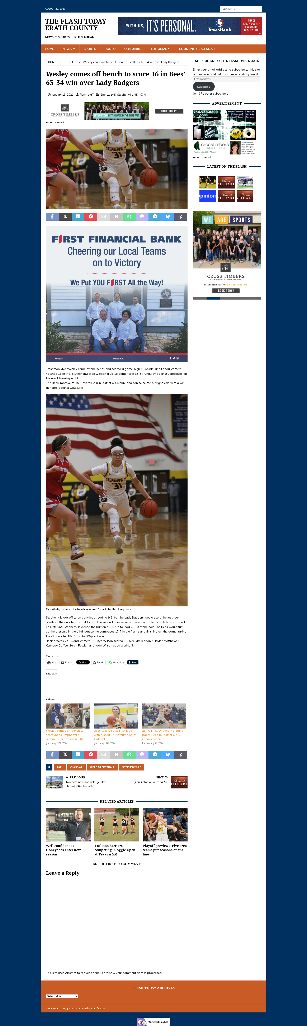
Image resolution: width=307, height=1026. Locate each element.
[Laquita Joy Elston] (226, 196)
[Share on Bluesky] (167, 217)
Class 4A (76, 767)
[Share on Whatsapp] (129, 217)
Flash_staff (87, 94)
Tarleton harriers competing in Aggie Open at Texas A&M (114, 850)
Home (49, 49)
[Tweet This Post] (65, 217)
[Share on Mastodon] (142, 217)
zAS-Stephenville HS (124, 94)
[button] (117, 169)
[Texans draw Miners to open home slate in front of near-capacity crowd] (207, 182)
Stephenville (131, 767)
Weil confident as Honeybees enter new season (63, 850)
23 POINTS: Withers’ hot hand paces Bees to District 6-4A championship (162, 735)
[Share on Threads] (180, 217)
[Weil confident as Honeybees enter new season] (68, 824)
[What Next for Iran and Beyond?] (207, 196)
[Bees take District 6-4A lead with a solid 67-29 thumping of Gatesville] (116, 716)
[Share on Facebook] (52, 217)
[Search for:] (241, 8)
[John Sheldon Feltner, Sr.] (226, 182)
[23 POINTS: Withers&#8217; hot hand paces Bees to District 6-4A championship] (164, 716)
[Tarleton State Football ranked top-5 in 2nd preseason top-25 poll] (245, 182)
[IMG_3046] (117, 207)
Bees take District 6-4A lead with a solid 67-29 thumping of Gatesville (115, 735)
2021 (60, 767)
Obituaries (133, 49)
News (67, 49)
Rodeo (110, 49)
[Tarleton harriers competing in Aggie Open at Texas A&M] (116, 824)
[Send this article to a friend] (103, 217)
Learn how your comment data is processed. (131, 973)
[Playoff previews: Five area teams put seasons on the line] (165, 824)
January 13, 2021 (63, 94)
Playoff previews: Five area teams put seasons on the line (165, 850)
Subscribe (203, 87)
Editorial (159, 49)
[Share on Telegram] (154, 217)
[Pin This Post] (90, 217)
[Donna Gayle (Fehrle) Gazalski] (245, 196)
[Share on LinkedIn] (78, 217)
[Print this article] (116, 217)
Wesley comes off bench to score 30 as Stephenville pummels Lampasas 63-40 (65, 735)
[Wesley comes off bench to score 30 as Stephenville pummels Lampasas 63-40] (68, 716)
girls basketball (102, 767)
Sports (90, 49)
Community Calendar (197, 49)
